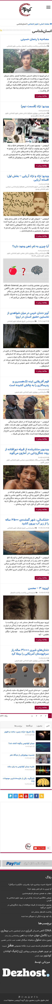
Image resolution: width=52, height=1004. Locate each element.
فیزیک (28, 946)
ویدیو (33, 116)
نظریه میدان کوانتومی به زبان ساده (21, 766)
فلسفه (42, 116)
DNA (48, 931)
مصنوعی (17, 945)
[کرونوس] (26, 9)
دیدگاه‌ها (29, 726)
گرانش (37, 956)
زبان (9, 936)
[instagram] (15, 796)
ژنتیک (14, 951)
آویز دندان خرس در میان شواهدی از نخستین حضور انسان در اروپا (28, 315)
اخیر (47, 726)
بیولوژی (35, 113)
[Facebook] (36, 796)
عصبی (3, 940)
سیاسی (18, 46)
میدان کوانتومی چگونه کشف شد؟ (21, 743)
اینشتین (17, 931)
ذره (26, 935)
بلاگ (36, 253)
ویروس (33, 951)
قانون (42, 462)
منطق (37, 116)
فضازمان (44, 946)
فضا (49, 945)
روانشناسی (15, 935)
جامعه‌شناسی (29, 187)
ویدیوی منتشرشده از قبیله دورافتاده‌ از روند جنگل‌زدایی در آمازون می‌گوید (27, 451)
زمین (27, 460)
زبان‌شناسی (15, 187)
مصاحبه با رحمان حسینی (35, 39)
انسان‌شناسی (42, 46)
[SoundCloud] (20, 796)
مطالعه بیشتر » (41, 96)
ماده (24, 946)
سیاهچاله (31, 940)
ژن (21, 951)
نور (50, 951)
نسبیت (4, 946)
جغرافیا (30, 113)
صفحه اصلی (45, 24)
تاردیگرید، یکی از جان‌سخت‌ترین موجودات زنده (18, 780)
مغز (10, 945)
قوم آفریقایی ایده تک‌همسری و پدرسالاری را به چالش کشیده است (29, 383)
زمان (6, 935)
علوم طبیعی (40, 256)
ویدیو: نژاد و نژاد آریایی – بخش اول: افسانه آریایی (28, 178)
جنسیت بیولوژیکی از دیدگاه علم (22, 755)
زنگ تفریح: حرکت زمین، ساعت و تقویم (19, 731)
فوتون (33, 946)
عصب (18, 940)
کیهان (41, 956)
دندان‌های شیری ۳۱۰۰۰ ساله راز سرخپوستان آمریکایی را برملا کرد (30, 652)
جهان (37, 935)
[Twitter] (31, 796)
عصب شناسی (10, 940)
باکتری (11, 931)
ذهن (22, 935)
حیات (30, 935)
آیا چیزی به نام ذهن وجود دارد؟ (30, 246)
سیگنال (24, 940)
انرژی (29, 931)
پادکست (35, 46)
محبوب (39, 726)
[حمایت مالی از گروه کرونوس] (26, 863)
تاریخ (36, 187)
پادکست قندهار (27, 46)
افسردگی (35, 931)
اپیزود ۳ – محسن (38, 588)
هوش (40, 951)
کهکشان (7, 951)
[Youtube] (26, 796)
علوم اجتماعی (33, 24)
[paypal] (10, 796)
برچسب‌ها (18, 726)
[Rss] (41, 796)
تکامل (43, 935)
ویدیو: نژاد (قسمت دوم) (35, 106)
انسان (23, 931)
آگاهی (42, 931)
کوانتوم (47, 956)
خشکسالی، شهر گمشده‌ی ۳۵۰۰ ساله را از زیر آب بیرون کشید (27, 522)
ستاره (44, 940)
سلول (38, 940)
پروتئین (26, 951)
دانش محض (23, 113)
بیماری (4, 930)
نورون (46, 951)
